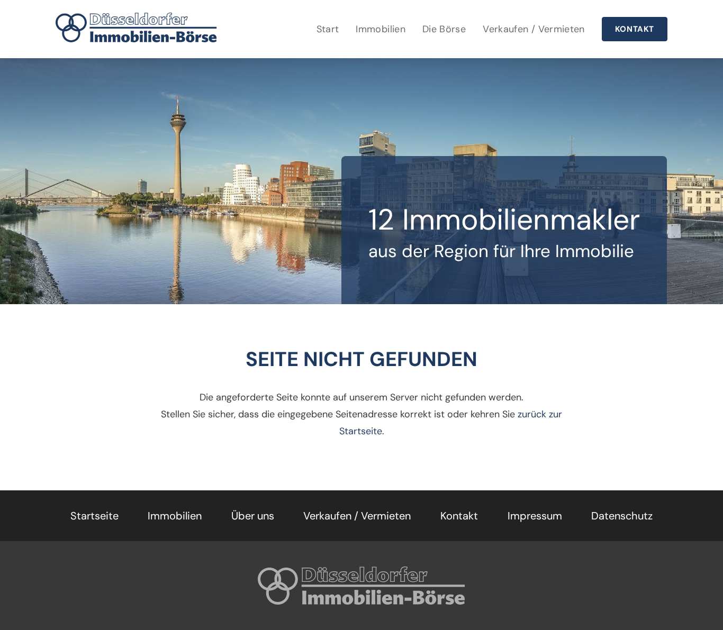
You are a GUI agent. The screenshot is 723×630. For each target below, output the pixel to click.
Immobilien (380, 29)
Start (328, 29)
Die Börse (444, 29)
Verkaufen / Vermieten (534, 29)
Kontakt (634, 29)
